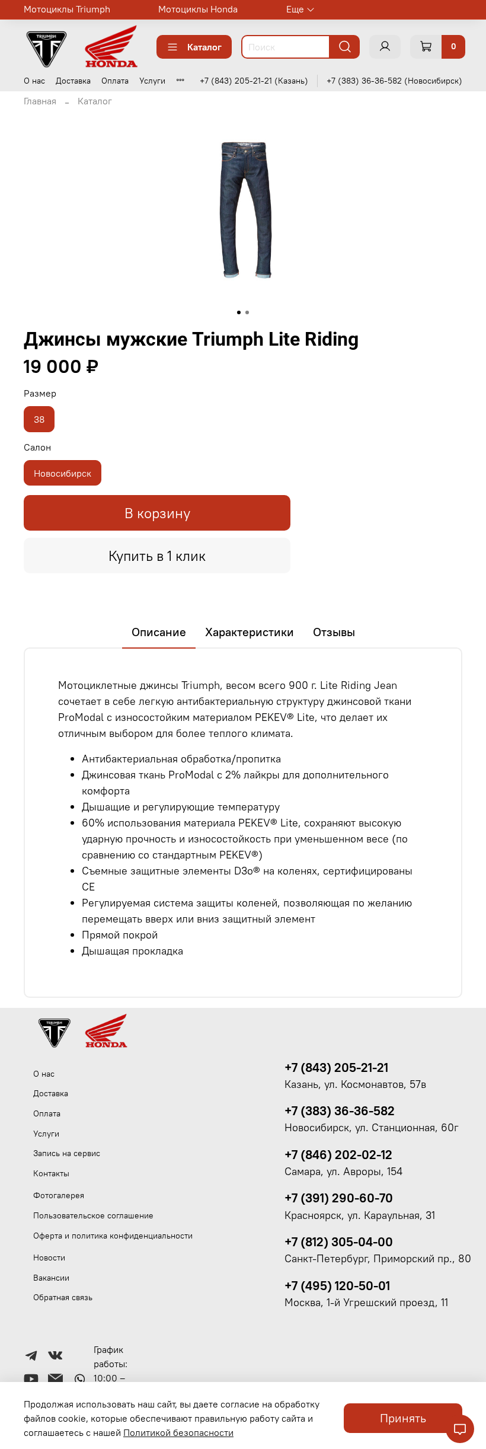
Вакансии (51, 1277)
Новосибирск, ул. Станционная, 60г (371, 1127)
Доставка (73, 80)
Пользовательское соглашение (93, 1215)
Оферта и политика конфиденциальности (113, 1235)
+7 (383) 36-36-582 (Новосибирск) (394, 80)
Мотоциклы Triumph (67, 9)
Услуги (152, 80)
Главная (40, 101)
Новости (49, 1257)
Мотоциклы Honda (198, 9)
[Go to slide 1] (239, 312)
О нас (34, 80)
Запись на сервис (66, 1153)
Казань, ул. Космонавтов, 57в (355, 1084)
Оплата (115, 80)
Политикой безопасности (178, 1432)
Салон (37, 447)
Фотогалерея (58, 1195)
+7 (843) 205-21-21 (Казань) (254, 80)
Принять (403, 1417)
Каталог (204, 47)
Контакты (51, 1173)
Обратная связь (62, 1297)
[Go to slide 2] (247, 312)
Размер (40, 393)
